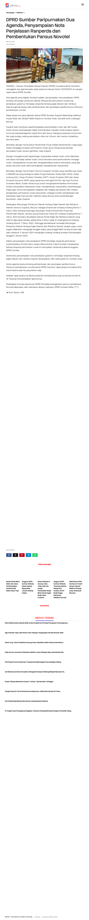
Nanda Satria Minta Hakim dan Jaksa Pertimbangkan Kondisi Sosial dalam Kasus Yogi (13, 586)
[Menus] (82, 4)
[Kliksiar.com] (13, 5)
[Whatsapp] (35, 555)
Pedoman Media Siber (50, 917)
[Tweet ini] (15, 555)
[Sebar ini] (9, 555)
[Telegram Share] (28, 555)
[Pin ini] (22, 555)
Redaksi (37, 917)
